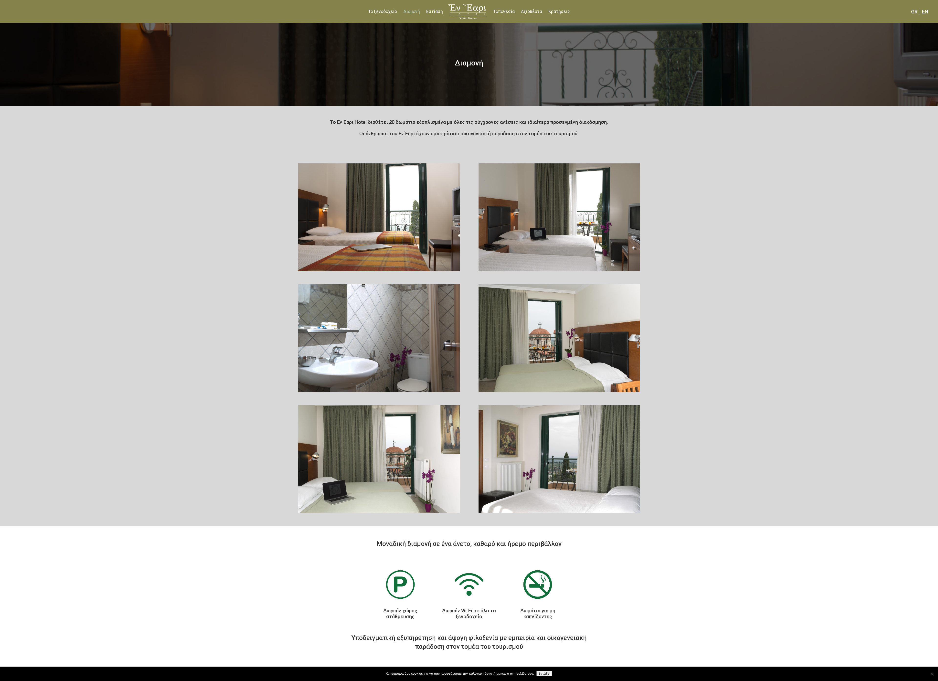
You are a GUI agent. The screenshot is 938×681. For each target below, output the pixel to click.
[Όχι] (931, 674)
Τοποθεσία (504, 12)
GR (914, 12)
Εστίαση (434, 12)
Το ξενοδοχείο (382, 12)
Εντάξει (544, 673)
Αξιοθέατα (531, 12)
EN (925, 12)
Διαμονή (411, 12)
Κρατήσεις (559, 12)
